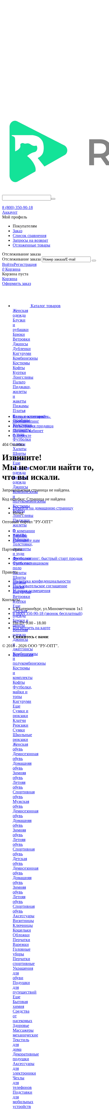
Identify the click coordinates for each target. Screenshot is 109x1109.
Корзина (9, 278)
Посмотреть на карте (31, 627)
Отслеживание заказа (21, 259)
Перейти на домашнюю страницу (43, 508)
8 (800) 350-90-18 (17, 207)
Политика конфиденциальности (42, 581)
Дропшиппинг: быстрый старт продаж (48, 558)
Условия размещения (31, 590)
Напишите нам (26, 540)
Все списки (23, 654)
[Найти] (53, 199)
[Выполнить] (94, 260)
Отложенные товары (31, 245)
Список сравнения (29, 235)
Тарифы (20, 535)
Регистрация (25, 264)
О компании (24, 531)
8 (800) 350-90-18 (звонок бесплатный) (47, 613)
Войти (8, 264)
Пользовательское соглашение (40, 586)
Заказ (17, 231)
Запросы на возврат (30, 240)
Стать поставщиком (30, 563)
